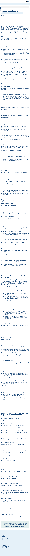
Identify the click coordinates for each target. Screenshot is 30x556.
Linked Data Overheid (5, 546)
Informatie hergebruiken (6, 538)
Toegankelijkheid (4, 540)
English (3, 534)
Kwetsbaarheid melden (5, 542)
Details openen (0, 9)
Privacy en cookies (5, 539)
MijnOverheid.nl (4, 549)
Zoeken (3, 536)
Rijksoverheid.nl (4, 550)
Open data (4, 545)
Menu (28, 1)
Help (3, 535)
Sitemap (3, 541)
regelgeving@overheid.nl (24, 526)
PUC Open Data (4, 547)
